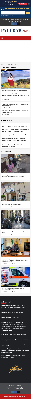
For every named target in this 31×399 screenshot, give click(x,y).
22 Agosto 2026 (12, 177)
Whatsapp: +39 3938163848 (15, 21)
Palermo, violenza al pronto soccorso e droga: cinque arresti (14, 134)
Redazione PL (5, 177)
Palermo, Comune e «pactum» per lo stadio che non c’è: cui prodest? (15, 104)
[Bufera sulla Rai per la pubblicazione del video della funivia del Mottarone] (15, 79)
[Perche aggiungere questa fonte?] (29, 4)
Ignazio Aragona (15, 317)
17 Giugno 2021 (14, 93)
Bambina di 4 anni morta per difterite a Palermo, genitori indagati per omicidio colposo (15, 130)
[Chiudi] (3, 3)
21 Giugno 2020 (7, 107)
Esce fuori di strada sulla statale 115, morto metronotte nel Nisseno (14, 145)
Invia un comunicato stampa (21, 19)
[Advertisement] (15, 51)
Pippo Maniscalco (6, 93)
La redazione (6, 19)
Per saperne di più (6, 99)
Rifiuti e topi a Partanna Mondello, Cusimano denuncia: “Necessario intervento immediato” (14, 125)
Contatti (12, 19)
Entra (28, 12)
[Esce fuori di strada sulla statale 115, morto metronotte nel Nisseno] (15, 277)
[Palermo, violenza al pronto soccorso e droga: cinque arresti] (15, 219)
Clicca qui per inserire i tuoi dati (7, 15)
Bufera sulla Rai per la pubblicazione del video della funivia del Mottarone (14, 91)
